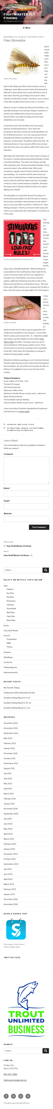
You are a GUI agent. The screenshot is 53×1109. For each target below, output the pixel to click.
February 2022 (10, 743)
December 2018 (11, 899)
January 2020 (9, 849)
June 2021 (8, 778)
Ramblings (8, 657)
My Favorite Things (12, 688)
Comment (8, 454)
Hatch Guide (24, 411)
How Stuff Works (11, 631)
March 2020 (9, 839)
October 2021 (10, 758)
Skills (9, 643)
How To (7, 636)
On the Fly (8, 662)
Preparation (12, 639)
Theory (10, 647)
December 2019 (11, 854)
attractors (13, 428)
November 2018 (11, 904)
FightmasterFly (35, 37)
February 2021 (10, 799)
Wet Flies (11, 612)
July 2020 (8, 819)
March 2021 (9, 794)
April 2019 (8, 879)
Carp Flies (11, 616)
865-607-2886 (10, 1074)
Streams (7, 652)
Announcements (11, 672)
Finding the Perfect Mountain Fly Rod (19, 693)
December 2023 (11, 723)
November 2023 (11, 728)
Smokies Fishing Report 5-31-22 (17, 703)
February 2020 (10, 844)
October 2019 (10, 859)
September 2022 (11, 733)
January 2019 (9, 894)
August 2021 (9, 768)
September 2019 (11, 864)
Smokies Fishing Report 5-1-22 (17, 708)
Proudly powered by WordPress (16, 1103)
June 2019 (8, 874)
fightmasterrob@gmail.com (15, 1080)
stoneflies (27, 430)
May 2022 (8, 738)
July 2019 (8, 869)
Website (8, 513)
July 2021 (8, 773)
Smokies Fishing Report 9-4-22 (17, 698)
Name (7, 488)
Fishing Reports (10, 667)
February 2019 (10, 889)
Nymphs (10, 597)
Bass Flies (11, 620)
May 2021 (8, 783)
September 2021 (11, 763)
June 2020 (8, 824)
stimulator (13, 430)
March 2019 (9, 884)
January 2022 (9, 748)
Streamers (11, 601)
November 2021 (11, 753)
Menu (27, 28)
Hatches (10, 605)
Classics (12, 424)
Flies (31, 424)
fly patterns (37, 428)
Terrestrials (11, 608)
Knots (6, 625)
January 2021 (9, 804)
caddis (24, 428)
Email (7, 501)
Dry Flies (22, 424)
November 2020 (11, 809)
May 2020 (8, 829)
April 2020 (8, 834)
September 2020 (11, 814)
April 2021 (8, 789)
